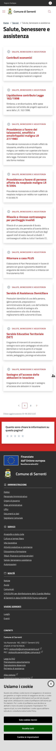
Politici (7, 492)
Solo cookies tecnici (28, 719)
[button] (49, 11)
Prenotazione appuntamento (17, 662)
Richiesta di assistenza (14, 668)
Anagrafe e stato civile (14, 534)
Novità (11, 573)
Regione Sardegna (10, 3)
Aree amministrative (13, 505)
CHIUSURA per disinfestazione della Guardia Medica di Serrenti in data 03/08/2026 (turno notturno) (27, 595)
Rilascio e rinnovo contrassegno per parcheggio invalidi (26, 218)
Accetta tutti (28, 728)
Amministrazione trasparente (17, 678)
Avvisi (6, 584)
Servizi (15, 22)
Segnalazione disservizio (15, 665)
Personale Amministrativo (15, 496)
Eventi (7, 618)
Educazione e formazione (15, 551)
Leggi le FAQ (9, 658)
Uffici (6, 509)
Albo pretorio (9, 674)
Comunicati (9, 589)
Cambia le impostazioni (28, 737)
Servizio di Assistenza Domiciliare (27, 293)
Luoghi (7, 614)
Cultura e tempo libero (14, 538)
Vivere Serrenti (12, 606)
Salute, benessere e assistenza (18, 560)
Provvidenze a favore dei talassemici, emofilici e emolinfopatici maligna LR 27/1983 (23, 134)
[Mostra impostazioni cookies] (53, 375)
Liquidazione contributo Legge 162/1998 (25, 97)
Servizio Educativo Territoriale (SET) (25, 335)
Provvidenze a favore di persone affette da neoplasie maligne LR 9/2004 (26, 182)
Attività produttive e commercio (18, 547)
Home (6, 22)
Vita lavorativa (10, 542)
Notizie (7, 580)
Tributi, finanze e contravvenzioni (18, 555)
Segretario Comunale (13, 517)
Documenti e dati (11, 513)
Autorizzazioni (10, 564)
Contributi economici (19, 57)
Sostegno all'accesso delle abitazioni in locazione (23, 376)
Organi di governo (12, 500)
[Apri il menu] (3, 11)
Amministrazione (17, 484)
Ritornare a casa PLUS (20, 258)
